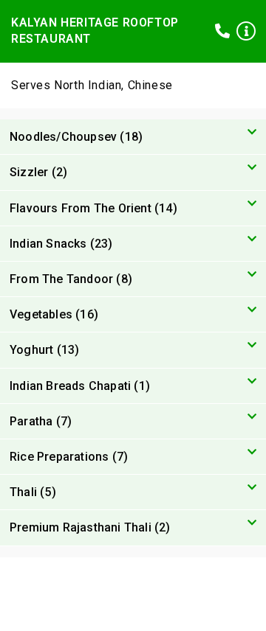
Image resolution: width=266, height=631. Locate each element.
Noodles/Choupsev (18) (76, 137)
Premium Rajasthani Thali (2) (90, 527)
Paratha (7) (41, 421)
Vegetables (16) (54, 314)
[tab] (133, 137)
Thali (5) (33, 492)
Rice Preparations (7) (69, 457)
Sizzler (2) (38, 172)
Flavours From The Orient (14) (93, 208)
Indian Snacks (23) (61, 244)
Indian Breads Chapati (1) (80, 386)
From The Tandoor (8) (71, 279)
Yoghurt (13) (44, 350)
